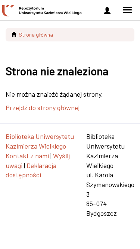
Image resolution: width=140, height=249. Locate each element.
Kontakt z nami (27, 156)
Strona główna (36, 34)
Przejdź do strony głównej (43, 107)
